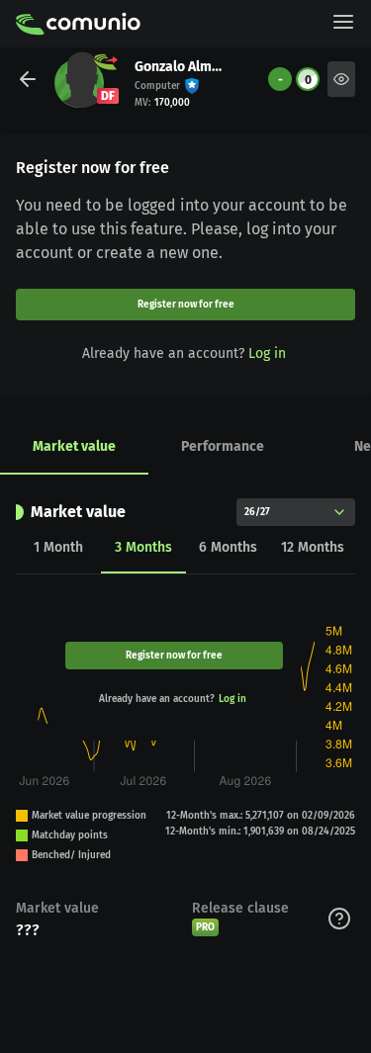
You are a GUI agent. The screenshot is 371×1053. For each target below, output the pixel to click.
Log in (267, 353)
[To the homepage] (78, 24)
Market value (74, 446)
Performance (222, 446)
